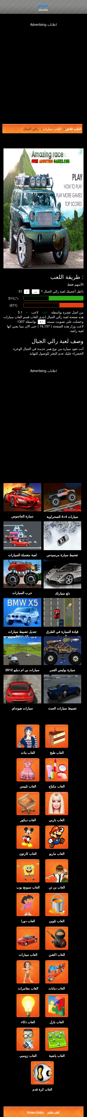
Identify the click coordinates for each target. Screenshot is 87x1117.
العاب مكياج (57, 786)
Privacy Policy (35, 1112)
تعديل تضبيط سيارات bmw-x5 (22, 633)
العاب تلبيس (28, 786)
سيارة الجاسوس (22, 516)
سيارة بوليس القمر (62, 669)
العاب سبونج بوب (28, 887)
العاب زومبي (28, 1055)
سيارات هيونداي (22, 708)
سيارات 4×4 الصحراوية (62, 516)
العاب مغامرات (28, 988)
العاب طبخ (57, 752)
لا (26, 291)
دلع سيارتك (62, 593)
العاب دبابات (56, 988)
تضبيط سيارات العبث (62, 708)
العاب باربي (56, 819)
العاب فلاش (73, 128)
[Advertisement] (43, 70)
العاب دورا (28, 920)
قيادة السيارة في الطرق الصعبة (62, 633)
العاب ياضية (57, 1055)
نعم (35, 291)
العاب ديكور (28, 819)
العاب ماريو (56, 853)
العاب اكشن (57, 954)
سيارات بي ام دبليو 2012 (22, 669)
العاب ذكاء (28, 1021)
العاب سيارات (52, 128)
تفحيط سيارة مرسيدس (62, 554)
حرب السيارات (22, 592)
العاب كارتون (28, 853)
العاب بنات (28, 752)
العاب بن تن (57, 887)
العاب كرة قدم (42, 1089)
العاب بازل (57, 1021)
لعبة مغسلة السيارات (22, 554)
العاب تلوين (56, 920)
